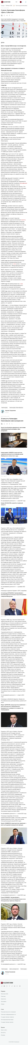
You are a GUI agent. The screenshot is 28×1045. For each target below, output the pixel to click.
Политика (3, 996)
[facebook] (9, 986)
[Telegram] (7, 15)
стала (21, 283)
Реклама (3, 1035)
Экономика (3, 1001)
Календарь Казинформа (16, 407)
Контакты (3, 1032)
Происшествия (4, 993)
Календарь (4, 407)
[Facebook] (9, 15)
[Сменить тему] (21, 2)
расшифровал (23, 183)
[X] (12, 15)
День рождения (14, 969)
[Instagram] (2, 15)
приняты (23, 219)
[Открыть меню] (26, 2)
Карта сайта (4, 1030)
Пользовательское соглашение (8, 1012)
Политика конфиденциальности (8, 1014)
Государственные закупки (7, 1022)
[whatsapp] (4, 15)
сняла (14, 264)
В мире (2, 1004)
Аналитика (3, 999)
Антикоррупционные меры (7, 1019)
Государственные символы (7, 1017)
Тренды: (3, 5)
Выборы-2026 (9, 5)
